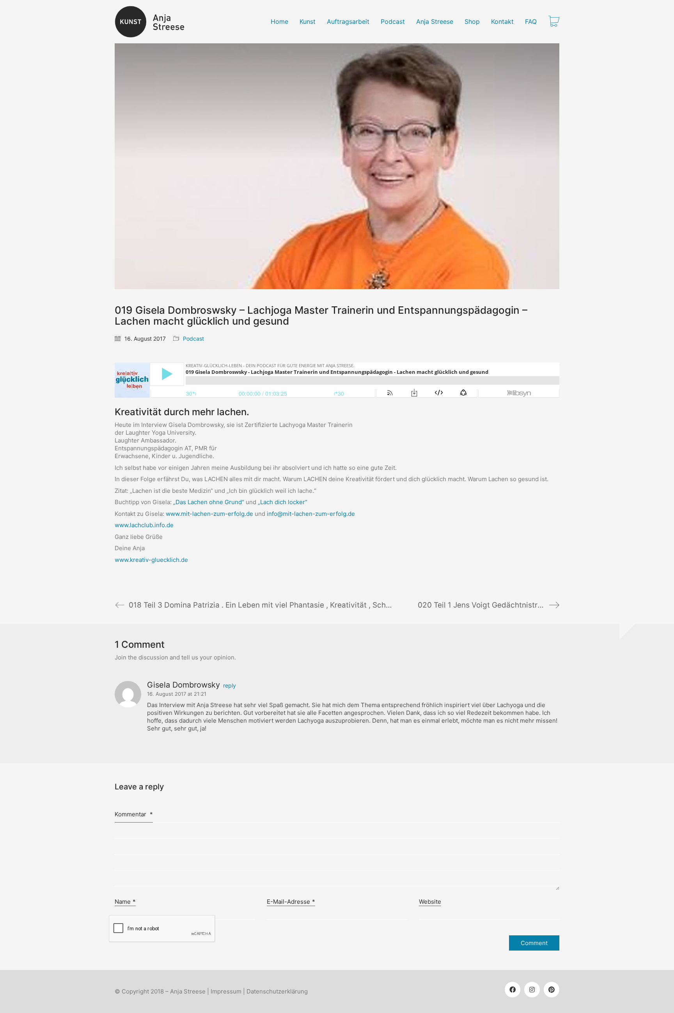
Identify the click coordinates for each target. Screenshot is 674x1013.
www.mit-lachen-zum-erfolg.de (209, 513)
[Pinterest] (551, 989)
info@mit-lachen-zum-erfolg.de (311, 513)
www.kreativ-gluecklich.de (151, 559)
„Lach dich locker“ (282, 502)
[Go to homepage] (154, 21)
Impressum (226, 991)
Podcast (193, 338)
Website (430, 901)
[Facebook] (512, 989)
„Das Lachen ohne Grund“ (208, 502)
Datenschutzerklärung (277, 991)
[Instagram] (532, 989)
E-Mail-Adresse (291, 901)
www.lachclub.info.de (144, 525)
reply (229, 685)
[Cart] (553, 22)
